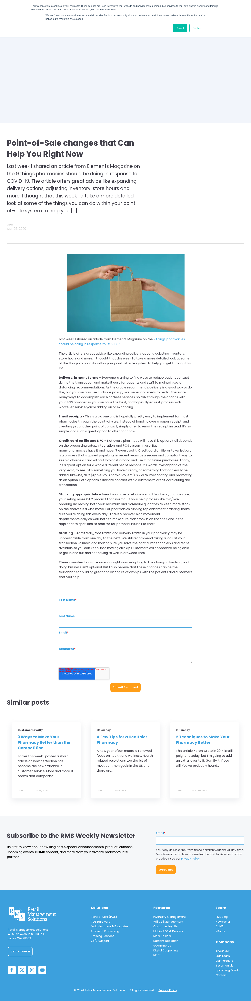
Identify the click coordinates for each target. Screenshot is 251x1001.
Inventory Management (169, 917)
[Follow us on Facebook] (12, 970)
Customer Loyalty (165, 926)
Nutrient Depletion (165, 941)
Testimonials (224, 966)
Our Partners (224, 961)
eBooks (220, 931)
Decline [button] (197, 28)
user (10, 224)
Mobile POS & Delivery (168, 931)
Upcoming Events (228, 970)
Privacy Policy (190, 859)
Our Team (223, 956)
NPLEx (157, 955)
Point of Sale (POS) (104, 917)
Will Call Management (168, 922)
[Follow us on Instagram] (32, 970)
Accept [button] (180, 28)
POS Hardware (100, 922)
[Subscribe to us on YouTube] (42, 970)
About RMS (223, 951)
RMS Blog (222, 917)
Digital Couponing (165, 950)
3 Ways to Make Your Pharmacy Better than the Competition (44, 742)
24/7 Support (100, 941)
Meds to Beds (162, 936)
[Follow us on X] (22, 970)
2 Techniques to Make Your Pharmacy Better (203, 739)
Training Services (102, 936)
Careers (221, 975)
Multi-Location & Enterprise (109, 926)
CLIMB (220, 926)
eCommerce (162, 946)
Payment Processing (105, 931)
